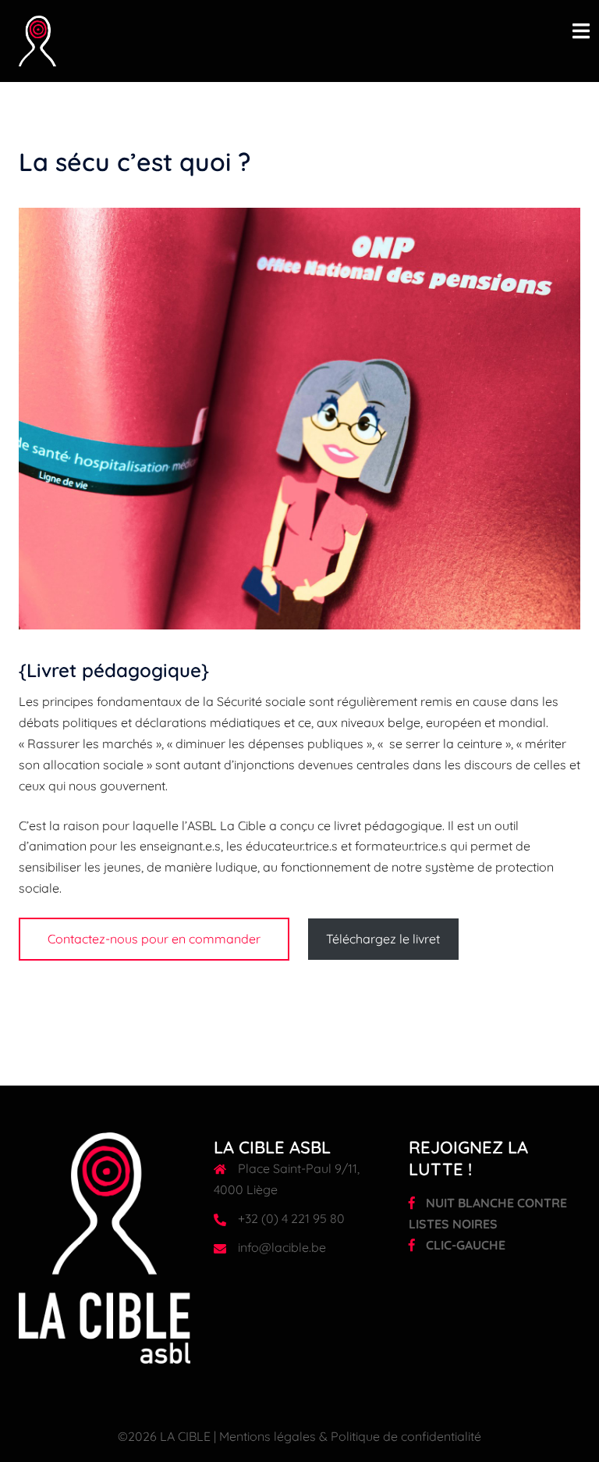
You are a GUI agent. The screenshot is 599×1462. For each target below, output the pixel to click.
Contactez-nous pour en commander (154, 939)
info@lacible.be (282, 1247)
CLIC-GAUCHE (464, 1245)
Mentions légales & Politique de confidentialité (350, 1436)
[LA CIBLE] (37, 40)
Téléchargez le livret (383, 939)
